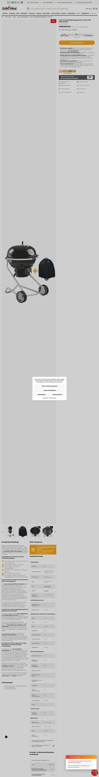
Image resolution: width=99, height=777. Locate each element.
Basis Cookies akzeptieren (49, 386)
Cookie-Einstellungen (49, 390)
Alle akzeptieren (57, 394)
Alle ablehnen (41, 394)
